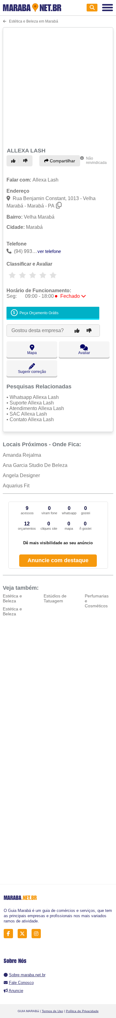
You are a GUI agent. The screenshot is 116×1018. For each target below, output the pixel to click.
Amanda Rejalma (22, 455)
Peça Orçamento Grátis (38, 313)
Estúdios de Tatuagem (55, 598)
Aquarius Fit (16, 485)
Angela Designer (21, 475)
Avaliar (84, 353)
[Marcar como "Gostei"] (14, 161)
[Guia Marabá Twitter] (24, 933)
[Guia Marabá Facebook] (10, 933)
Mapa (32, 353)
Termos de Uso (52, 1011)
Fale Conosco (21, 982)
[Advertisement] (58, 86)
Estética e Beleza (12, 598)
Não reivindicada (96, 160)
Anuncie (16, 990)
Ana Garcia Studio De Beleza (35, 465)
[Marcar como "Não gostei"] (26, 161)
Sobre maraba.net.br (27, 975)
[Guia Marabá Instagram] (38, 933)
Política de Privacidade (82, 1011)
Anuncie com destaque (58, 560)
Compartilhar (62, 160)
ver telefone (49, 251)
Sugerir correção (32, 372)
